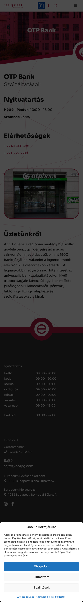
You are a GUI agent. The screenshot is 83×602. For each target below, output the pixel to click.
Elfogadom (42, 566)
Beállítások (42, 587)
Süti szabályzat (25, 596)
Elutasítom (41, 577)
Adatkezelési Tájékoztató (50, 596)
